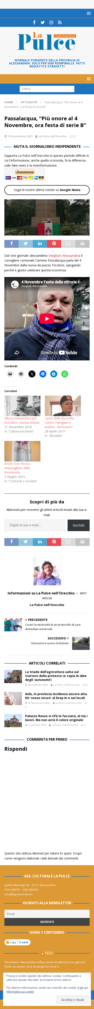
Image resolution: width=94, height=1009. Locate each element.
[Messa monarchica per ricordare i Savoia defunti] (22, 406)
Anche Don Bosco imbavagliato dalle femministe (17, 467)
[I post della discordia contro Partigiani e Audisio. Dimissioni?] (63, 406)
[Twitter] (43, 22)
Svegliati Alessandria (64, 255)
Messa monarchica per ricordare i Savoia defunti (22, 420)
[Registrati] (60, 22)
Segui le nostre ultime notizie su (47, 190)
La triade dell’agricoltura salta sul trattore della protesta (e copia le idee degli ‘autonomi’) (56, 676)
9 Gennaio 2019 (37, 725)
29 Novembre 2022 (39, 702)
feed (49, 953)
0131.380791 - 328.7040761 (21, 890)
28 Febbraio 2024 (38, 684)
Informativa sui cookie (20, 992)
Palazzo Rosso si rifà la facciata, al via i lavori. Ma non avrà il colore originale (56, 718)
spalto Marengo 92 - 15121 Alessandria (30, 885)
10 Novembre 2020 (20, 136)
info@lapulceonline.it (18, 894)
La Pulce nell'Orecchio (52, 136)
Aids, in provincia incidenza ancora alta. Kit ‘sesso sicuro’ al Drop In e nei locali (56, 696)
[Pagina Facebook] (34, 22)
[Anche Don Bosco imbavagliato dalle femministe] (22, 451)
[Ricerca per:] (47, 89)
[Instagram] (51, 22)
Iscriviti (78, 525)
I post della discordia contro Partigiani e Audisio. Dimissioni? (59, 422)
